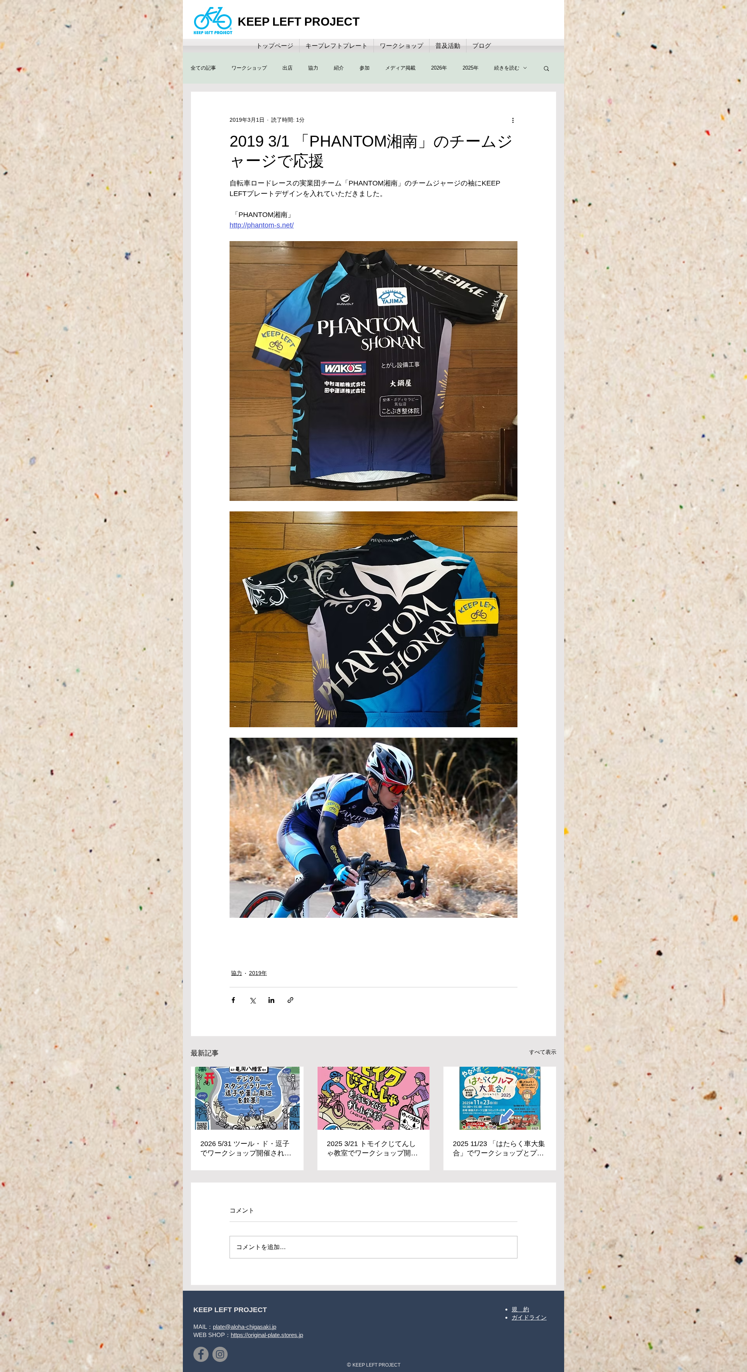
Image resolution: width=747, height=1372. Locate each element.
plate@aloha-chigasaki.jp (244, 1326)
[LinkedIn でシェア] (271, 1000)
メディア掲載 (400, 68)
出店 (287, 68)
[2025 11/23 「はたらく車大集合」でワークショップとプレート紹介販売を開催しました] (500, 1098)
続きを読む (506, 68)
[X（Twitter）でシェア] (252, 1000)
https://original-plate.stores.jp (267, 1335)
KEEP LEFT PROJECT (298, 21)
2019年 (258, 973)
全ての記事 (203, 68)
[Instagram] (220, 1354)
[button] (546, 68)
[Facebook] (201, 1354)
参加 (364, 68)
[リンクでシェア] (290, 1000)
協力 (313, 68)
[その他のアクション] (512, 119)
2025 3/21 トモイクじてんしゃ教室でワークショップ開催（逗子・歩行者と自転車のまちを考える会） (372, 1149)
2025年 (471, 68)
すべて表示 (542, 1052)
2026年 (439, 68)
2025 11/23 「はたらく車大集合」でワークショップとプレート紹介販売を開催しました (499, 1149)
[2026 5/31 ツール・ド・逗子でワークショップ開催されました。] (247, 1098)
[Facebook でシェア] (233, 1000)
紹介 (339, 68)
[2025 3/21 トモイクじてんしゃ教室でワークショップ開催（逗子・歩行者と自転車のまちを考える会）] (373, 1098)
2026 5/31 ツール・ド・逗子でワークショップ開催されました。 (245, 1149)
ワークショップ (249, 68)
